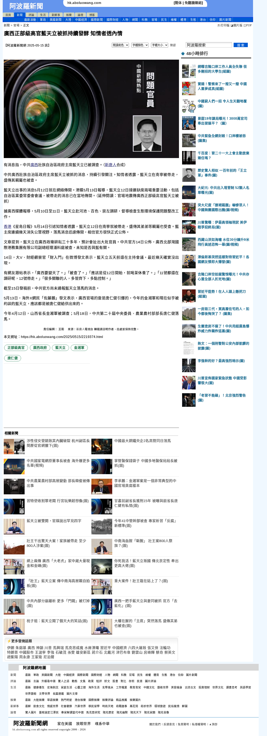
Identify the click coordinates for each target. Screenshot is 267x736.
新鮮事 (56, 14)
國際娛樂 (94, 699)
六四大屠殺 (137, 648)
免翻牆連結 (193, 3)
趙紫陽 (12, 657)
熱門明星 (66, 699)
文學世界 (44, 693)
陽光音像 (163, 712)
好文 (107, 681)
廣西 (34, 165)
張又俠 (153, 648)
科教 (145, 19)
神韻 (39, 648)
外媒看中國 (49, 681)
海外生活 (94, 687)
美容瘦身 (176, 687)
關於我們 (155, 724)
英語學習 (245, 687)
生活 (43, 14)
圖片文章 (72, 693)
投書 (115, 681)
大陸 (68, 19)
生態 (193, 19)
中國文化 (149, 687)
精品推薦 (121, 699)
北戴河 (109, 652)
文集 (83, 681)
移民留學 (94, 706)
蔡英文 (169, 652)
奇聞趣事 (121, 706)
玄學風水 (107, 687)
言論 (36, 681)
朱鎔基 (20, 648)
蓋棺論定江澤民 (49, 712)
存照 (131, 681)
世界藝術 (31, 693)
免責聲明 (183, 724)
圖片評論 (150, 681)
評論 (31, 14)
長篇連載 (58, 693)
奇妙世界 (146, 706)
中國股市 (26, 652)
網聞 (135, 19)
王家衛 (36, 657)
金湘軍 (79, 347)
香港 (7, 227)
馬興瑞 (58, 648)
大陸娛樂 (39, 699)
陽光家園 (149, 712)
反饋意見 (169, 724)
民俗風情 (173, 706)
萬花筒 (134, 706)
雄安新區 (83, 652)
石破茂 (61, 652)
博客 (92, 14)
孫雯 (71, 652)
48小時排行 (197, 53)
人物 (125, 19)
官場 (154, 19)
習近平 (105, 648)
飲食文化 (39, 706)
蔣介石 (97, 652)
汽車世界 (80, 706)
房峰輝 (149, 652)
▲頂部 (213, 724)
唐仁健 (13, 358)
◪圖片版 (236, 25)
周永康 (24, 657)
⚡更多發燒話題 (19, 641)
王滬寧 (40, 652)
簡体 (178, 3)
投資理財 (204, 687)
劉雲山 (137, 652)
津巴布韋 (123, 652)
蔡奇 (159, 652)
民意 (139, 681)
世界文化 (218, 687)
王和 (61, 329)
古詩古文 (190, 687)
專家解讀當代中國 (72, 712)
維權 (174, 19)
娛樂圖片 (135, 699)
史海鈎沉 (52, 687)
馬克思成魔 (74, 648)
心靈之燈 (80, 687)
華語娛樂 (52, 699)
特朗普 (12, 652)
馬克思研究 (93, 712)
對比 (123, 681)
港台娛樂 (80, 699)
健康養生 (39, 687)
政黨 (91, 681)
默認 (173, 45)
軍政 (43, 19)
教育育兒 (135, 687)
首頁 (8, 14)
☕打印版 (223, 25)
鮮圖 (185, 706)
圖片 (225, 19)
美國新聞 (56, 19)
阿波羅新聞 (26, 6)
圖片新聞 (191, 674)
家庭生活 (66, 687)
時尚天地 (107, 706)
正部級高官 (16, 347)
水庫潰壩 (91, 648)
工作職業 (121, 687)
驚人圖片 (31, 712)
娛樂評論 (107, 699)
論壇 (80, 14)
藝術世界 (163, 687)
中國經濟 (81, 19)
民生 (164, 19)
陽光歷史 (108, 712)
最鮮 (28, 706)
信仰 (213, 19)
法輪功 (165, 648)
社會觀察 (66, 706)
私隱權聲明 (199, 724)
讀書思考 (231, 687)
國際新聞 (97, 19)
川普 (48, 648)
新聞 (20, 14)
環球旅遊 (160, 706)
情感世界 (52, 706)
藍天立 (60, 347)
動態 (74, 681)
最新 (30, 19)
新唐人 (110, 165)
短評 (99, 681)
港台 (203, 19)
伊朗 (10, 648)
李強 (50, 652)
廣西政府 (40, 347)
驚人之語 (63, 681)
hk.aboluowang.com (84, 3)
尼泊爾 (48, 657)
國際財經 (113, 19)
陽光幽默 (122, 712)
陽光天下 (136, 712)
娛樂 (69, 14)
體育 (183, 19)
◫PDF (247, 25)
